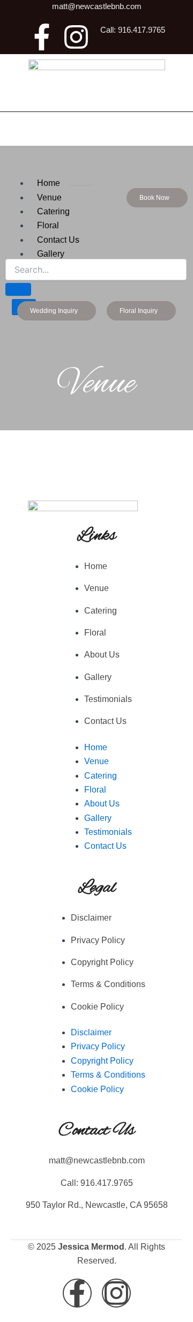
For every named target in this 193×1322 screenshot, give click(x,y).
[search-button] (18, 289)
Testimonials (108, 699)
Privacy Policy (98, 940)
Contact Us (105, 721)
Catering (53, 211)
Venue (49, 197)
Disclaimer (91, 917)
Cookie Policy (97, 1006)
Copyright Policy (102, 962)
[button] (157, 197)
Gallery (98, 677)
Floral (48, 225)
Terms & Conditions (108, 984)
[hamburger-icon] (81, 180)
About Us (102, 654)
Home (48, 183)
